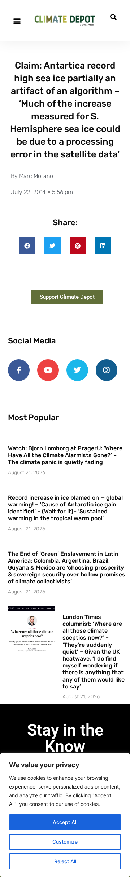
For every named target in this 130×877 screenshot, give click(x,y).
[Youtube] (48, 370)
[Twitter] (77, 370)
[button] (17, 20)
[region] (65, 815)
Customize (65, 842)
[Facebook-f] (19, 370)
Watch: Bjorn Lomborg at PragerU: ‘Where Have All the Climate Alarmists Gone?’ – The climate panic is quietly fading (65, 455)
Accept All (65, 822)
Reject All (65, 861)
